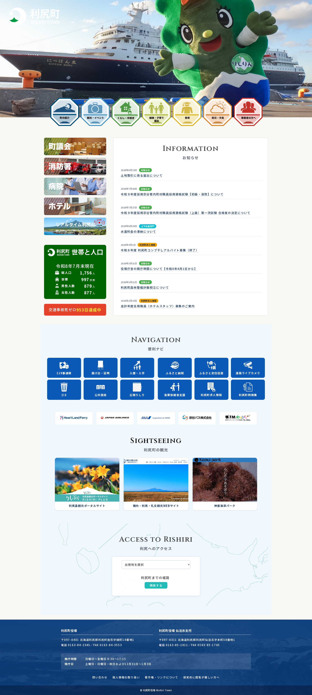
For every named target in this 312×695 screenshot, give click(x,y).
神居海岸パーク (225, 506)
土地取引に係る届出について (141, 175)
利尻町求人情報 (147, 244)
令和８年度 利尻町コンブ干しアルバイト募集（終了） (160, 250)
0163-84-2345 (79, 645)
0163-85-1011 (177, 645)
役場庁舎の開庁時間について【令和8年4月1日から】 (159, 268)
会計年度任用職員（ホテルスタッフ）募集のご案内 (158, 306)
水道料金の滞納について (138, 231)
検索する (156, 585)
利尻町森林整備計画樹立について (145, 287)
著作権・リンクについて (161, 677)
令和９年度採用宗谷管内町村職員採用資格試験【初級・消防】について (172, 194)
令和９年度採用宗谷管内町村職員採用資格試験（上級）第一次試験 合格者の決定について (185, 213)
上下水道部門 (147, 226)
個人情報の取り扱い (126, 677)
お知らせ (145, 170)
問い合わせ (99, 677)
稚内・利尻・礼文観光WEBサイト (156, 506)
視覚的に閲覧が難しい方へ (201, 677)
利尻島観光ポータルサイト (87, 506)
